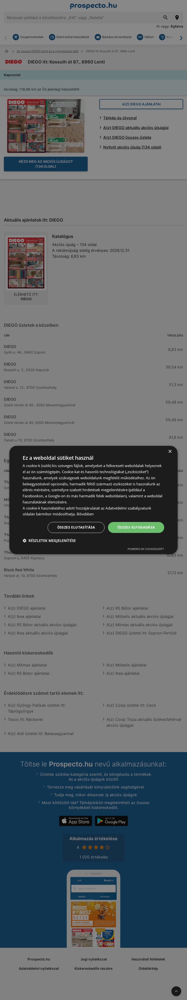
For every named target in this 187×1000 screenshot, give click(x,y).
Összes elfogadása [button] (136, 527)
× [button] (170, 451)
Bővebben (85, 513)
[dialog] (93, 500)
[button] (49, 540)
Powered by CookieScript (146, 549)
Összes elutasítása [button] (76, 527)
